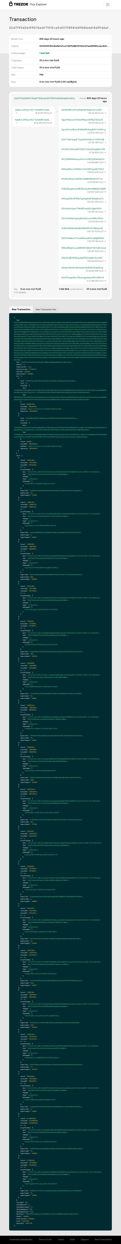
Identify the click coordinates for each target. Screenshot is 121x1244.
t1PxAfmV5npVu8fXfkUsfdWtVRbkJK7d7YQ (81, 179)
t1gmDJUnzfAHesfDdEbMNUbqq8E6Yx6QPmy (83, 129)
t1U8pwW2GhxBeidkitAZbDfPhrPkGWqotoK (82, 228)
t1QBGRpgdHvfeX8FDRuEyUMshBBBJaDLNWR (83, 189)
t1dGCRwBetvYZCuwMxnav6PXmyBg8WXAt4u (83, 238)
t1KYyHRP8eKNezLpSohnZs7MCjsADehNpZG (82, 159)
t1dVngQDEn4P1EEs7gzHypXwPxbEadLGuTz (82, 198)
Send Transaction (103, 1239)
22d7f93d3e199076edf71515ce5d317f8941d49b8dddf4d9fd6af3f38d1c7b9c (45, 98)
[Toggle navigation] (108, 5)
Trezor (61, 1239)
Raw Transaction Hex (46, 309)
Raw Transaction (21, 309)
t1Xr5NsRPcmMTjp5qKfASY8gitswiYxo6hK (81, 110)
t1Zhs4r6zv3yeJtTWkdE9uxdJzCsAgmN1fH (81, 208)
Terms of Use (45, 1239)
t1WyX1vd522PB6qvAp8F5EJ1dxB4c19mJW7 (82, 258)
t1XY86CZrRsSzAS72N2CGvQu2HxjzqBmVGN (83, 149)
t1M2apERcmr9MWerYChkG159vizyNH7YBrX (82, 169)
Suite (72, 1239)
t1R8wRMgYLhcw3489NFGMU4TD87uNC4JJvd (83, 248)
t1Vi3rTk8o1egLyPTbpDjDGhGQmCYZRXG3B (82, 139)
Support (85, 1239)
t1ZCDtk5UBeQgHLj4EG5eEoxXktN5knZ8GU (82, 218)
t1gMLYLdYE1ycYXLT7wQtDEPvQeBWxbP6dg (36, 110)
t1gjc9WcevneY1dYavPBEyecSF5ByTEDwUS (82, 120)
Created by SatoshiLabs (20, 1239)
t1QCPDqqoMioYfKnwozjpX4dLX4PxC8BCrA (82, 277)
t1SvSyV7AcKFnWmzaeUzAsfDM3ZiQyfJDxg (82, 267)
